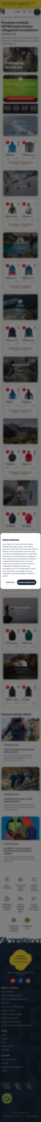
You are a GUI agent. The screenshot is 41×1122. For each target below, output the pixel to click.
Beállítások (10, 582)
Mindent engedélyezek (26, 582)
